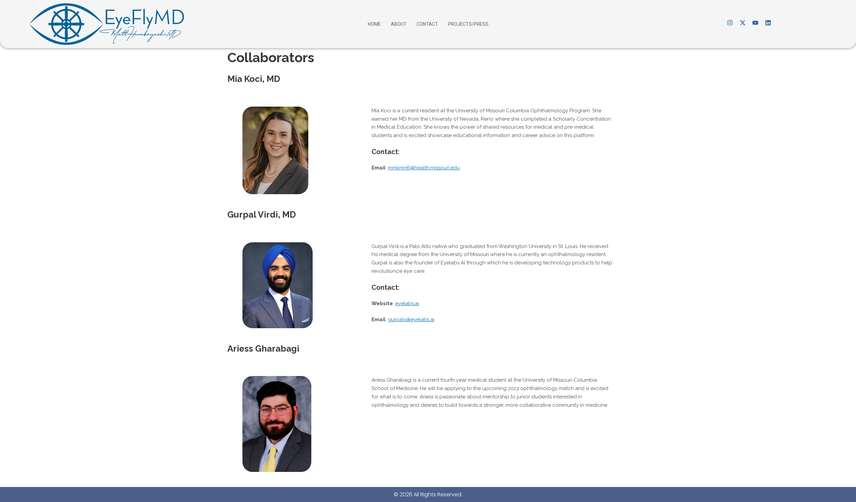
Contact (427, 24)
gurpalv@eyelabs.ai (411, 320)
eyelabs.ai (407, 303)
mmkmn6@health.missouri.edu (424, 168)
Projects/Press (468, 24)
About (399, 24)
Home (374, 24)
